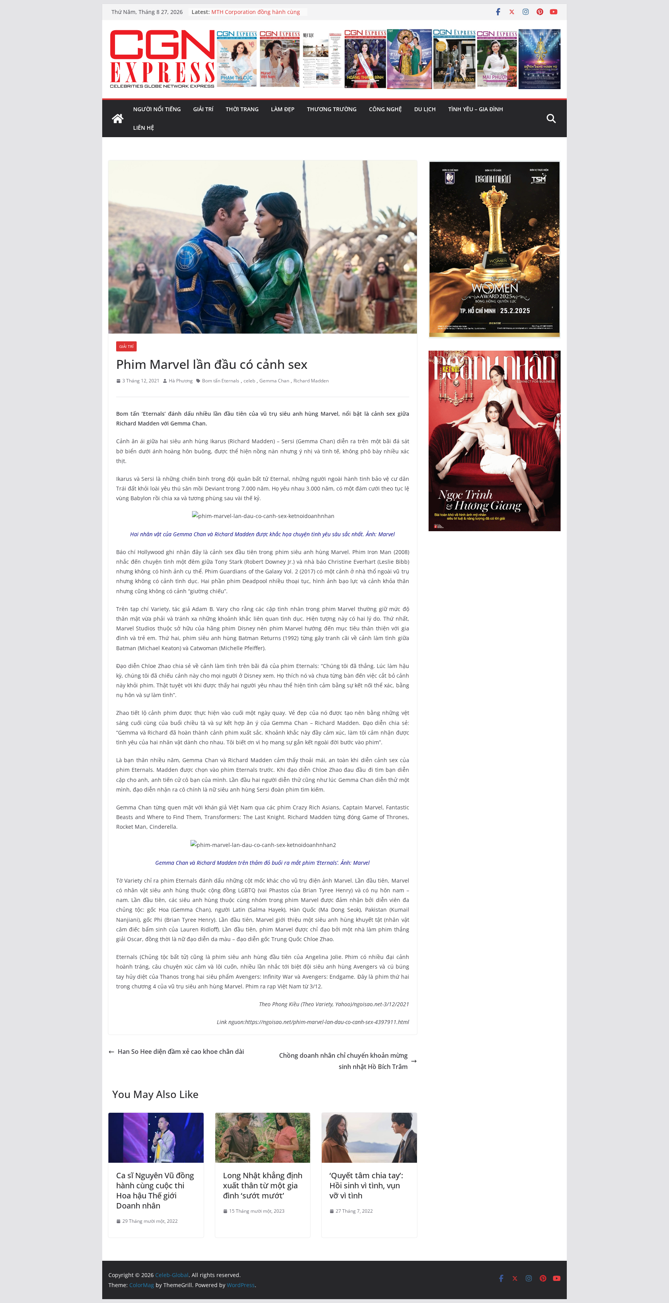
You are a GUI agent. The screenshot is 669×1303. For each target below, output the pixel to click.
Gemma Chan (274, 380)
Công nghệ (385, 109)
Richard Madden (311, 380)
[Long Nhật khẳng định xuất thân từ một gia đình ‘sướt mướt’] (262, 1118)
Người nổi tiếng (157, 109)
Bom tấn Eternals (220, 380)
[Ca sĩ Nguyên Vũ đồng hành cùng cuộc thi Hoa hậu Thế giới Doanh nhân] (156, 1118)
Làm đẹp (283, 109)
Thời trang (242, 109)
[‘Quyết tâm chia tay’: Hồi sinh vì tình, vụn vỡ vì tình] (369, 1118)
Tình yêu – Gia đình (475, 109)
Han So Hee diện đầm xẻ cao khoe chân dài (181, 1051)
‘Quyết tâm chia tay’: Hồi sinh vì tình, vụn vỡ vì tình (366, 1185)
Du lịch (425, 109)
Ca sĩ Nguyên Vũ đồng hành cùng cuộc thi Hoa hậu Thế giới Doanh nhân (155, 1190)
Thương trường (332, 109)
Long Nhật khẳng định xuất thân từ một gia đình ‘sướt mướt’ (262, 1185)
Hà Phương (181, 380)
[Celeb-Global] (117, 118)
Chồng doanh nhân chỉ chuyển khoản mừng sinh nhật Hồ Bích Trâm (343, 1061)
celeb (249, 380)
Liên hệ (143, 127)
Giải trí (203, 109)
